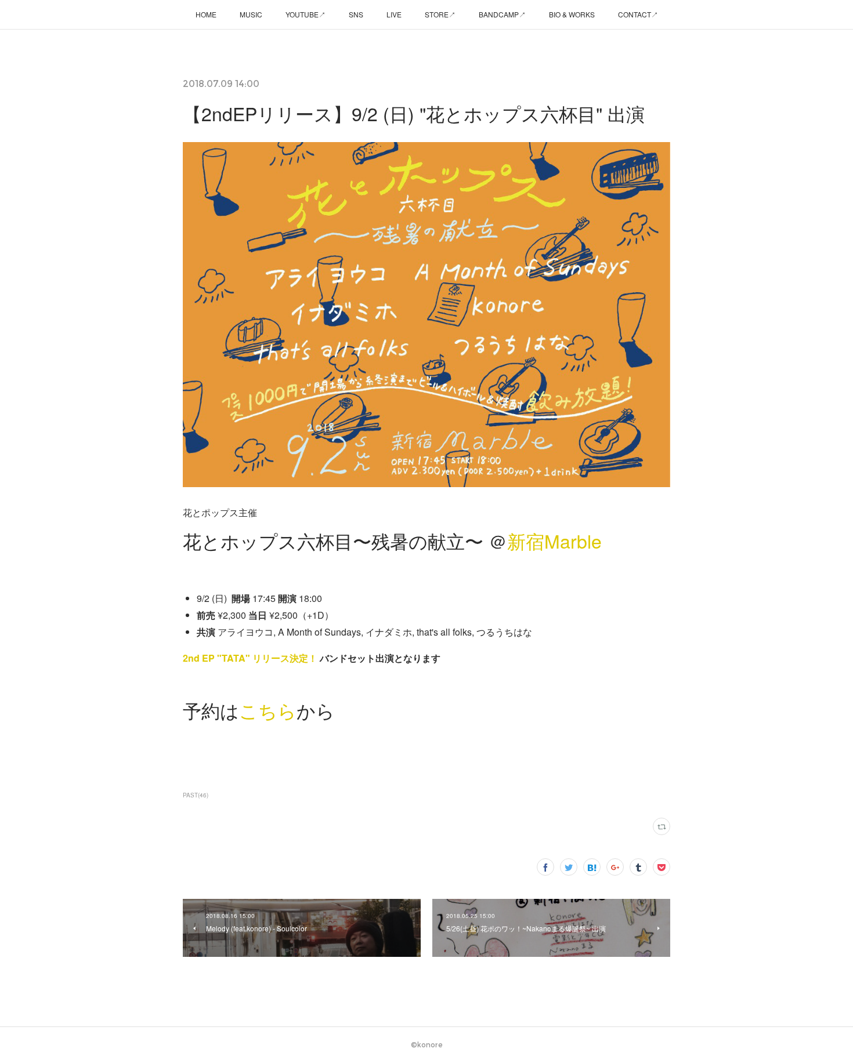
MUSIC (251, 14)
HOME (206, 14)
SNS (356, 14)
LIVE (394, 14)
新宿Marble (554, 540)
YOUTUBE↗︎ (305, 14)
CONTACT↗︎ (638, 14)
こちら (268, 709)
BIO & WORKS (572, 14)
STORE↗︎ (440, 14)
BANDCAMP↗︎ (502, 14)
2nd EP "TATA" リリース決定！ (250, 658)
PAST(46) (195, 795)
